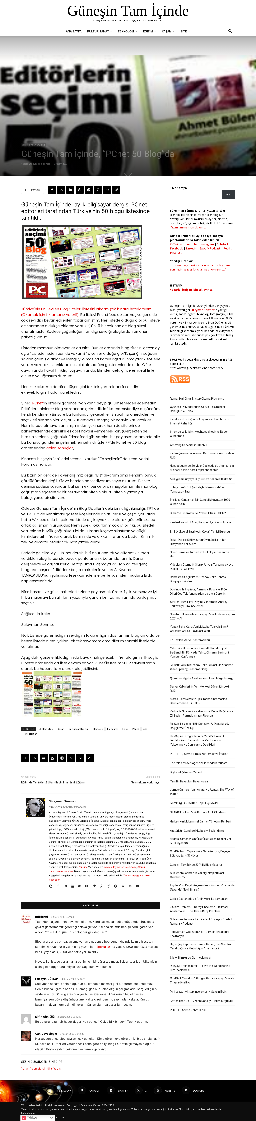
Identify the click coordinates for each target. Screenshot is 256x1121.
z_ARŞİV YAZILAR (37, 144)
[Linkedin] (70, 190)
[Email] (107, 190)
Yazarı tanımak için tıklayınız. (188, 227)
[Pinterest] (98, 190)
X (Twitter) (177, 244)
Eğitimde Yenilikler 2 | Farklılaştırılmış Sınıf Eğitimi (53, 782)
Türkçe (31, 1117)
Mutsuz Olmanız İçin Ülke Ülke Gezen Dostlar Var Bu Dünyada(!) (200, 841)
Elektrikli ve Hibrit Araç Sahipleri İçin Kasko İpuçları (201, 522)
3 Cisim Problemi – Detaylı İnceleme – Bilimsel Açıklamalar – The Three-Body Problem (199, 909)
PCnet (139, 204)
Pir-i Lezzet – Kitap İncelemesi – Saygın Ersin (198, 991)
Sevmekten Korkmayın (145, 782)
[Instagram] (66, 886)
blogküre (98, 728)
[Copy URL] (116, 190)
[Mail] (81, 886)
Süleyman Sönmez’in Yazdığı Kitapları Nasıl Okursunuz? (197, 875)
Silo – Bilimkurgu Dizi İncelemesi (190, 957)
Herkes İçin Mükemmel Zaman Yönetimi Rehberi (200, 821)
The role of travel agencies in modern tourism (198, 763)
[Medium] (88, 886)
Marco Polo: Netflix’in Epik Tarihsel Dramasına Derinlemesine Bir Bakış (198, 701)
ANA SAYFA (74, 31)
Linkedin (148, 875)
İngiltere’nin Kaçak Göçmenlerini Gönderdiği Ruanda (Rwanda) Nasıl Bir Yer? (202, 887)
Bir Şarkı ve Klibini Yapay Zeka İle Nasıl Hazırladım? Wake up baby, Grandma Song (201, 667)
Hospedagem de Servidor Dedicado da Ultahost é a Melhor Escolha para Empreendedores (202, 468)
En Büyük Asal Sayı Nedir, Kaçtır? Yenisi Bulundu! (200, 531)
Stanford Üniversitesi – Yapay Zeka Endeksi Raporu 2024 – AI (202, 616)
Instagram (137, 875)
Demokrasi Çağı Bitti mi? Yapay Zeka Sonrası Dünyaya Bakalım (198, 579)
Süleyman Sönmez (40, 163)
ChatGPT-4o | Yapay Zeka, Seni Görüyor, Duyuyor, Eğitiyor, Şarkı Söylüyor (200, 853)
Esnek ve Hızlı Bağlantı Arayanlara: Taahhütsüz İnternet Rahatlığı (199, 421)
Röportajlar (102, 947)
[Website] (131, 886)
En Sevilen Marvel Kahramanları (190, 640)
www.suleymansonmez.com (120, 867)
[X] (61, 190)
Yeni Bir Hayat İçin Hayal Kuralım (190, 781)
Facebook (54, 879)
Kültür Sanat (98, 31)
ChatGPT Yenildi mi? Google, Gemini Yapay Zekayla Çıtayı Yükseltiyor (202, 980)
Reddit (227, 248)
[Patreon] (95, 886)
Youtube (83, 867)
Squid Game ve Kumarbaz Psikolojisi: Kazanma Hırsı (199, 554)
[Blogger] (52, 886)
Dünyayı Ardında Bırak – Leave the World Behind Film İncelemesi (200, 968)
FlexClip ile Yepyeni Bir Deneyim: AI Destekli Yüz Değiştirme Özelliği (200, 726)
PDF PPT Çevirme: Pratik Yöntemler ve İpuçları (199, 753)
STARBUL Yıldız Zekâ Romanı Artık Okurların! (198, 812)
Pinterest (176, 252)
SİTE (184, 31)
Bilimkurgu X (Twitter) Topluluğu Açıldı (194, 803)
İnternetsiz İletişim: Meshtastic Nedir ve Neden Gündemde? (199, 433)
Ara (228, 194)
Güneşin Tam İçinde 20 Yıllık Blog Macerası (196, 864)
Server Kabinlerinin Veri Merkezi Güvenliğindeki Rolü (199, 688)
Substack (223, 244)
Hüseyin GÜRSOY (47, 979)
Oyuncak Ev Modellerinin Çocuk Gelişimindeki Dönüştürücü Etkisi (198, 409)
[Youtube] (138, 886)
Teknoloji (126, 31)
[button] (230, 31)
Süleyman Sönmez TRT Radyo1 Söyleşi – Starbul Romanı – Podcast (201, 921)
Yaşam (167, 31)
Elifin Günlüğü (45, 1016)
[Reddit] (110, 886)
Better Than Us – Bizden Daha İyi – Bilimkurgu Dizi (201, 1000)
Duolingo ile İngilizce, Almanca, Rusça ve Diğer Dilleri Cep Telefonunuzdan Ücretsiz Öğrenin (199, 591)
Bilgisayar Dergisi (78, 728)
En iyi (125, 728)
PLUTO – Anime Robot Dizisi (188, 1010)
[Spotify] (117, 886)
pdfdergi (41, 917)
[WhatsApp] (80, 190)
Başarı (61, 728)
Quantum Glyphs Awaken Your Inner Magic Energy (201, 678)
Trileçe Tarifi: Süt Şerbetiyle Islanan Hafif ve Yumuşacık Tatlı (197, 489)
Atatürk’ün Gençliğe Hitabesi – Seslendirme (197, 830)
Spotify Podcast (210, 248)
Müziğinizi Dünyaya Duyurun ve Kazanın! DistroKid (201, 479)
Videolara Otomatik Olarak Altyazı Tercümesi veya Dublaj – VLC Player (201, 566)
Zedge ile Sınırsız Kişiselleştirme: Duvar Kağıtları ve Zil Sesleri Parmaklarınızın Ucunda (201, 713)
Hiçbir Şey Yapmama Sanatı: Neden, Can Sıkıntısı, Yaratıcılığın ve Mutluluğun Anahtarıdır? (200, 946)
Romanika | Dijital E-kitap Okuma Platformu (197, 398)
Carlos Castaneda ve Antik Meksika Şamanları (199, 898)
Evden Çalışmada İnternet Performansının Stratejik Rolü (202, 455)
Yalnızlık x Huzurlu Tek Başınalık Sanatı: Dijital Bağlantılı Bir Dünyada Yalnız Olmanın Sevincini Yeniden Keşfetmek (199, 652)
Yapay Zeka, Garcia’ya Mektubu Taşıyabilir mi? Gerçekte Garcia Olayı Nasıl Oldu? (199, 628)
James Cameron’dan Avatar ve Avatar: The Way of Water (202, 791)
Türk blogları (30, 733)
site (24, 144)
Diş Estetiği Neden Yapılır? (186, 772)
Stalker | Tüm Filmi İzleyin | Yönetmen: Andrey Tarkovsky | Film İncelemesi (198, 604)
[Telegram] (89, 190)
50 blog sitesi (46, 728)
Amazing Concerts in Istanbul (188, 445)
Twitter (127, 875)
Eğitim (148, 31)
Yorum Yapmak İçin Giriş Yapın (41, 1068)
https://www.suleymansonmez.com (67, 806)
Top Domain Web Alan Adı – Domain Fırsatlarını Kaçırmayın (199, 934)
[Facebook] (52, 190)
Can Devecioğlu (46, 1034)
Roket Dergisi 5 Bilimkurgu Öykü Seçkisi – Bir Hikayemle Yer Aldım (198, 542)
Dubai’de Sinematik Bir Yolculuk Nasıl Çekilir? (198, 513)
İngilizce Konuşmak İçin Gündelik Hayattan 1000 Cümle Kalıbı (200, 502)
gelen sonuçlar (59, 447)
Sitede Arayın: (178, 188)
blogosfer (112, 728)
